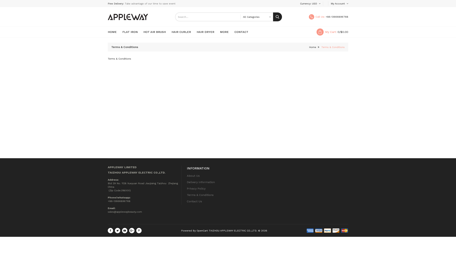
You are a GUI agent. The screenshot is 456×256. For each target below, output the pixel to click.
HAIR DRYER (205, 32)
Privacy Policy (196, 188)
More (224, 32)
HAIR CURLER (181, 32)
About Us (193, 175)
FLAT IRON (130, 32)
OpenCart (202, 230)
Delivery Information (201, 182)
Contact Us (194, 201)
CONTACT (241, 32)
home (312, 47)
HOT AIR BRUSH (154, 32)
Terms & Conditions (333, 47)
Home (112, 32)
